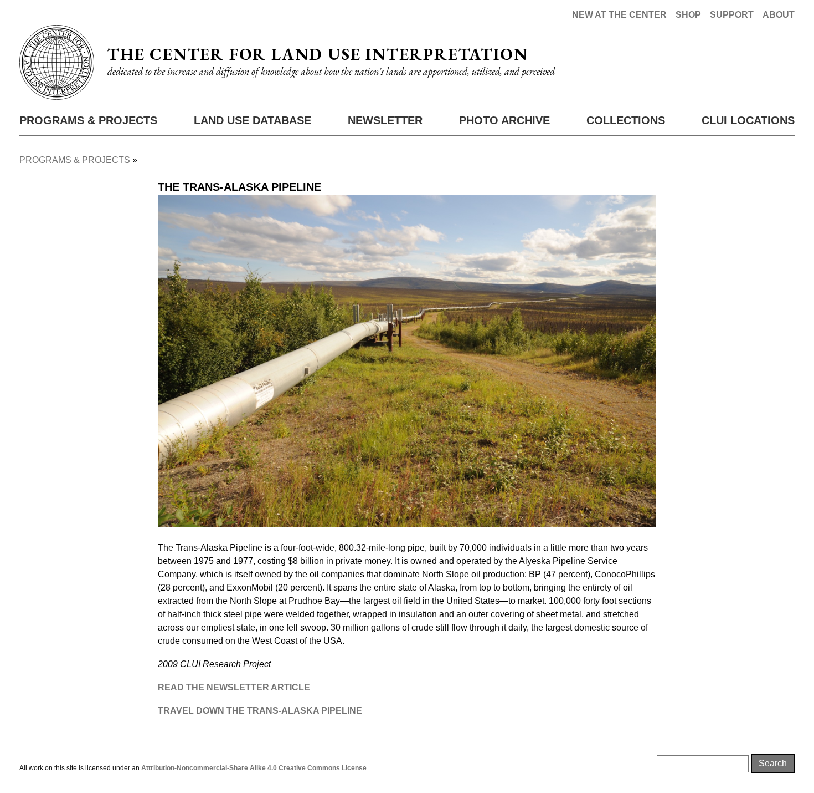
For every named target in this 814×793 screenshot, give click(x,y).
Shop (688, 14)
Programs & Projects (88, 120)
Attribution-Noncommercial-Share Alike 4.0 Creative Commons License (254, 768)
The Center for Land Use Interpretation (317, 54)
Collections (625, 120)
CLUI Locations (748, 120)
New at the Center (619, 14)
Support (732, 14)
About (779, 14)
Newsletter (385, 120)
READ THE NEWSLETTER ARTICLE (234, 687)
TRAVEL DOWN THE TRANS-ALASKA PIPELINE (260, 710)
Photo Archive (504, 120)
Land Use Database (252, 120)
